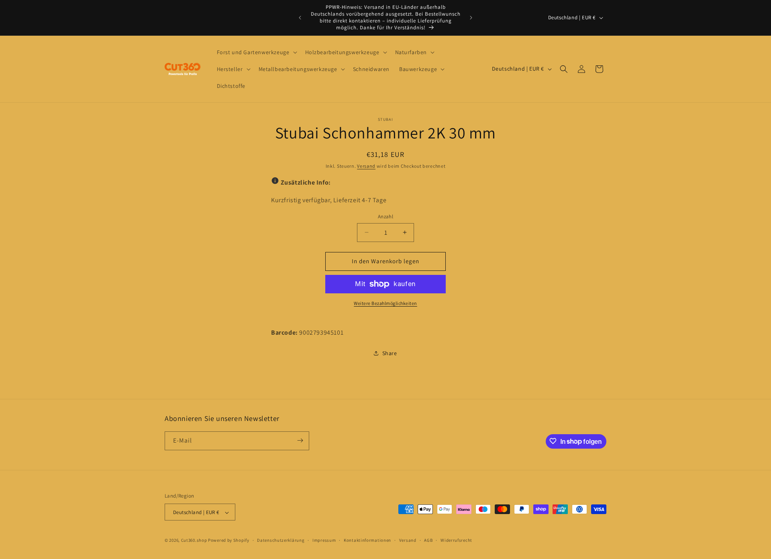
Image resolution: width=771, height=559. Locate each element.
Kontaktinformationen (367, 540)
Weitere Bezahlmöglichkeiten (385, 303)
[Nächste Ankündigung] (471, 17)
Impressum (324, 540)
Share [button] (389, 353)
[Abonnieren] (300, 440)
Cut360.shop (194, 540)
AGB (428, 540)
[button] (256, 52)
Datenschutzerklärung (280, 540)
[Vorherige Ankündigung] (300, 17)
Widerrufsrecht (456, 540)
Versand (366, 166)
